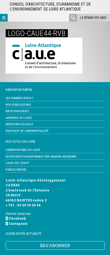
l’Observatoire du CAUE (23, 150)
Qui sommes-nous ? (19, 98)
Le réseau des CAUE (93, 17)
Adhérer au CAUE (19, 118)
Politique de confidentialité (27, 131)
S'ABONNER (57, 245)
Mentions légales (19, 124)
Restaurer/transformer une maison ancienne (41, 156)
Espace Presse (16, 169)
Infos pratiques (17, 111)
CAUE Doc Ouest (17, 163)
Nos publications (18, 104)
